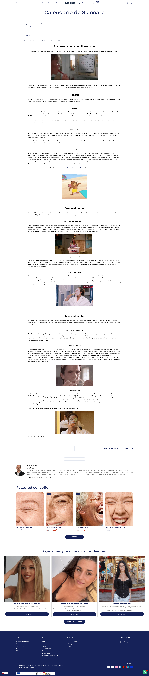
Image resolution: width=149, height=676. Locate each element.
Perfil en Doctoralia (46, 477)
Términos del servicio (52, 665)
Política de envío (61, 665)
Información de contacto (23, 667)
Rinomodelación (46, 648)
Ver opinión (27, 614)
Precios (18, 644)
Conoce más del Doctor (33, 477)
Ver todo (74, 537)
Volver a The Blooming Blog (75, 459)
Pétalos (18, 651)
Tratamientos (20, 646)
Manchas (44, 646)
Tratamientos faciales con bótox (50, 655)
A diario (29, 27)
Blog (17, 648)
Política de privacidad (42, 665)
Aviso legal (31, 667)
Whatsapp (70, 644)
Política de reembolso (31, 665)
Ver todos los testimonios (74, 621)
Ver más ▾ (28, 35)
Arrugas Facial (46, 653)
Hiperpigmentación (47, 651)
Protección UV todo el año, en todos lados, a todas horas (69, 168)
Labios (43, 641)
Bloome (21, 663)
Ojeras (43, 644)
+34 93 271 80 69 (72, 641)
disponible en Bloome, (65, 400)
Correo (69, 646)
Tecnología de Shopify (21, 665)
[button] (17, 3)
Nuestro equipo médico (22, 641)
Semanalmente (31, 29)
